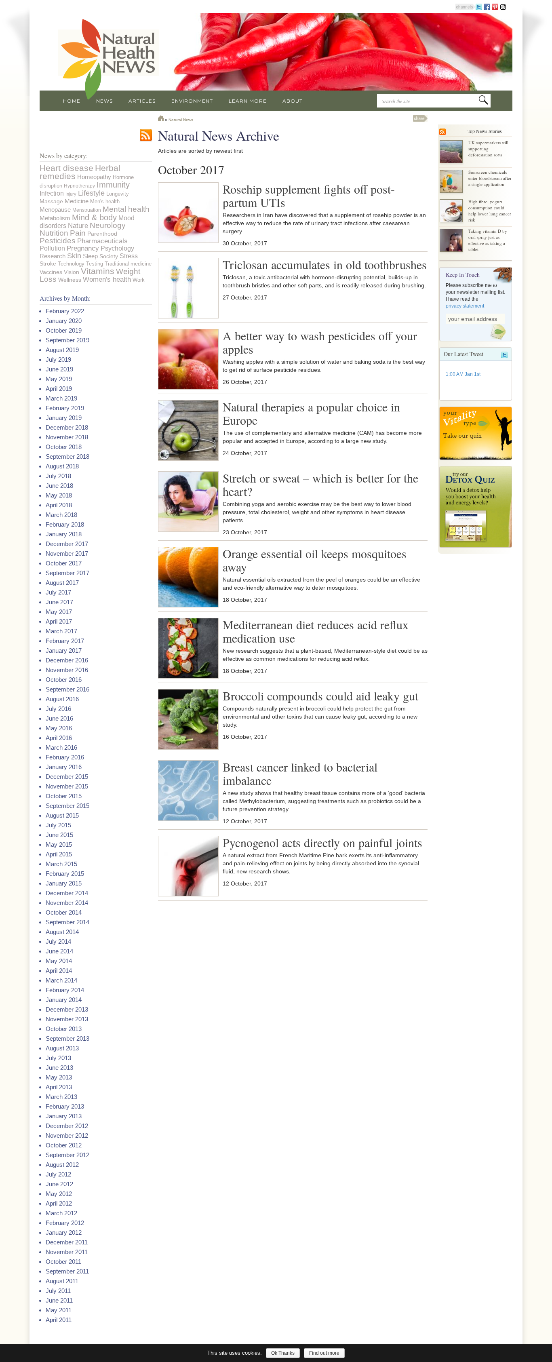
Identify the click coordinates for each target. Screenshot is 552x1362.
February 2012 (65, 1222)
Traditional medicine (128, 264)
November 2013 (67, 1019)
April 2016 (59, 737)
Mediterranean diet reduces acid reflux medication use (316, 631)
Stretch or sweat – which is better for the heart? (320, 484)
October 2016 (64, 679)
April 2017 (59, 621)
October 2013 (64, 1028)
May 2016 (59, 728)
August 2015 (62, 815)
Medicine (76, 201)
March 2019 (61, 398)
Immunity (113, 184)
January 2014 (64, 999)
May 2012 (59, 1193)
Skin (74, 256)
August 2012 (62, 1164)
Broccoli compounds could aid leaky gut (320, 695)
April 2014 (59, 970)
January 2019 (64, 417)
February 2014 (65, 990)
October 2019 (64, 330)
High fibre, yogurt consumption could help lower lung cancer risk (489, 210)
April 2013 (59, 1087)
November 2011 (67, 1251)
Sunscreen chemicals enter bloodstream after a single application (490, 178)
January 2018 (64, 534)
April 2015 (59, 854)
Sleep (90, 256)
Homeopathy (94, 176)
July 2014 (58, 941)
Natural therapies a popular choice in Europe (311, 413)
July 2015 (58, 825)
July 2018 (58, 475)
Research (52, 256)
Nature (78, 225)
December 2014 (67, 893)
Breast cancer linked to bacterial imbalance (300, 773)
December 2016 (67, 660)
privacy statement (465, 306)
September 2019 (67, 340)
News (104, 101)
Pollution (52, 248)
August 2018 (62, 466)
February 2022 (65, 311)
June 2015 (59, 834)
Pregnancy (83, 248)
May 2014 (59, 960)
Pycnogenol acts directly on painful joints (322, 842)
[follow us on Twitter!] (479, 6)
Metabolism (55, 218)
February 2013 (65, 1106)
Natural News (181, 120)
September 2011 (67, 1271)
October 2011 (63, 1261)
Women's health (107, 279)
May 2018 (59, 495)
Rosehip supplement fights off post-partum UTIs (309, 195)
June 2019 (59, 369)
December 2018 (67, 427)
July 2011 (58, 1290)
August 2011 (62, 1281)
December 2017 (67, 543)
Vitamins (97, 271)
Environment (192, 101)
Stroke (48, 263)
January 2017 (64, 650)
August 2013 (62, 1048)
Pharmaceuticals (102, 241)
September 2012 (67, 1154)
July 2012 (58, 1174)
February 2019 (65, 408)
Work (139, 280)
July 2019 (58, 359)
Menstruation (86, 210)
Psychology (117, 248)
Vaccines (51, 272)
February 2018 (65, 524)
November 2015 (67, 786)
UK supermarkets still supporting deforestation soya (488, 148)
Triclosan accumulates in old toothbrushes (325, 264)
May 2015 (59, 844)
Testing (94, 264)
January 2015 (64, 883)
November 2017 (67, 553)
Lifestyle (91, 193)
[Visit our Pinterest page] (495, 6)
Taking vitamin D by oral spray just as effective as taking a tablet (487, 240)
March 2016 (61, 747)
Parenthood (102, 233)
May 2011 (59, 1310)
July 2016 (58, 708)
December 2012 (67, 1125)
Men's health (105, 201)
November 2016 (67, 669)
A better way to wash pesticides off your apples (320, 342)
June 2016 (59, 718)
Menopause (55, 209)
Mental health (126, 209)
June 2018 (59, 485)
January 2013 (64, 1116)
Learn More (248, 101)
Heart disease (66, 168)
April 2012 (59, 1203)
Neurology (108, 225)
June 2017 (59, 602)
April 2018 (59, 505)
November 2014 (67, 902)
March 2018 (61, 514)
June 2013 (59, 1067)
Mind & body (94, 217)
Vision (71, 272)
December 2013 (67, 1009)
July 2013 (58, 1057)
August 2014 (62, 931)
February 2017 (65, 640)
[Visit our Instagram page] (503, 6)
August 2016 (62, 699)
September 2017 (67, 572)
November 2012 (67, 1135)
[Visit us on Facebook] (487, 6)
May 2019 (59, 378)
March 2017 (61, 631)
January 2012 (64, 1232)
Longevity (117, 194)
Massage (51, 201)
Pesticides (58, 240)
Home (71, 101)
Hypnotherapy (79, 185)
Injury (70, 194)
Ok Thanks (283, 1353)
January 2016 (64, 766)
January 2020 (64, 320)
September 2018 (67, 456)
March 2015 (61, 863)
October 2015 (64, 796)
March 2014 (61, 980)
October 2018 (64, 446)
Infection (52, 193)
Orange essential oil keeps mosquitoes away (315, 560)
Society (108, 256)
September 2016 (67, 689)
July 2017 (58, 592)
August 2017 (62, 582)
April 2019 (59, 388)
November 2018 (67, 437)
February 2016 (65, 757)
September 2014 (67, 922)
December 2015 (67, 776)
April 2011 (59, 1319)
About (292, 101)
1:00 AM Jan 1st (463, 374)
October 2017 (64, 563)
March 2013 (61, 1096)
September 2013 (67, 1038)
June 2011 (59, 1300)
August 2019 (62, 349)
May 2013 (59, 1077)
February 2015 (65, 873)
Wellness (69, 279)
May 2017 (59, 611)
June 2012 (59, 1184)
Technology (71, 264)
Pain (78, 233)
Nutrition (54, 233)
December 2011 (67, 1242)
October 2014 (64, 912)
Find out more (324, 1353)
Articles (142, 101)
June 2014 (59, 951)
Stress (129, 255)
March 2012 (61, 1213)
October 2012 (64, 1145)
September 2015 (67, 805)
